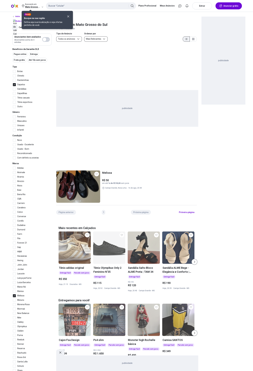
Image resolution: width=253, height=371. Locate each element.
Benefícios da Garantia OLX (25, 49)
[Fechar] (68, 16)
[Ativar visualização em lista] (186, 39)
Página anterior (66, 212)
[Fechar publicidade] (60, 352)
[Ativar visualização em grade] (193, 39)
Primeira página (186, 212)
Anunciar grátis (230, 6)
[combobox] (91, 5)
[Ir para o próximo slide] (194, 262)
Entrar (202, 6)
